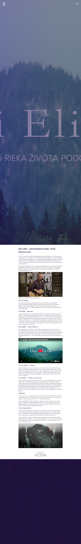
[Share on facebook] (36, 455)
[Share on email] (45, 455)
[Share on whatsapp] (39, 455)
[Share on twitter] (42, 455)
